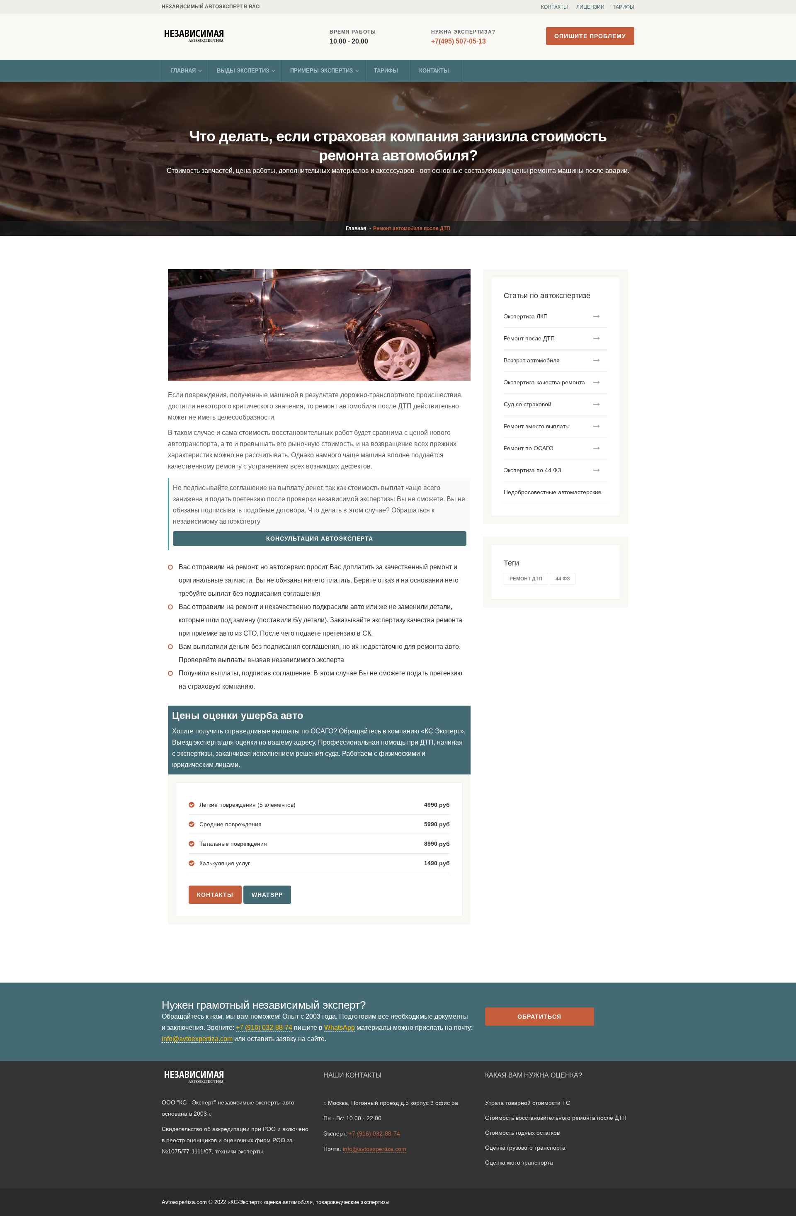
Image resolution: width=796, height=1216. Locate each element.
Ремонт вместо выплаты (537, 426)
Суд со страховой (527, 404)
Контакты (554, 7)
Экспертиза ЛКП (526, 316)
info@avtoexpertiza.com (197, 1038)
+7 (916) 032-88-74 (264, 1027)
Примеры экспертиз (321, 71)
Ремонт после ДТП (529, 338)
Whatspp (267, 894)
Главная (183, 71)
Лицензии (590, 7)
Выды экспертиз (243, 71)
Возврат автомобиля (532, 360)
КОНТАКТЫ (215, 894)
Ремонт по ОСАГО (528, 448)
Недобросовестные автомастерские (553, 492)
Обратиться (539, 1016)
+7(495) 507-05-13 (458, 41)
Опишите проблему (590, 36)
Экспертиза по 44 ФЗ (532, 470)
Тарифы (623, 7)
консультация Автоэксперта (319, 538)
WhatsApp (339, 1027)
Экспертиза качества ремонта (544, 382)
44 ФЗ (563, 579)
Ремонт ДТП (526, 579)
